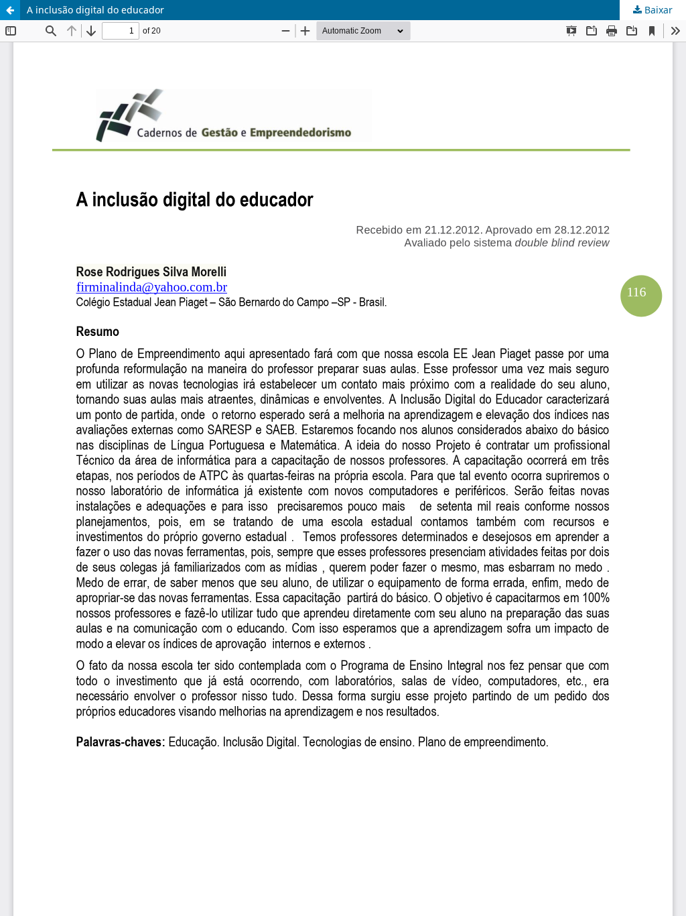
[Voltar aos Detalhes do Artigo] (10, 10)
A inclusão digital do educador (95, 9)
